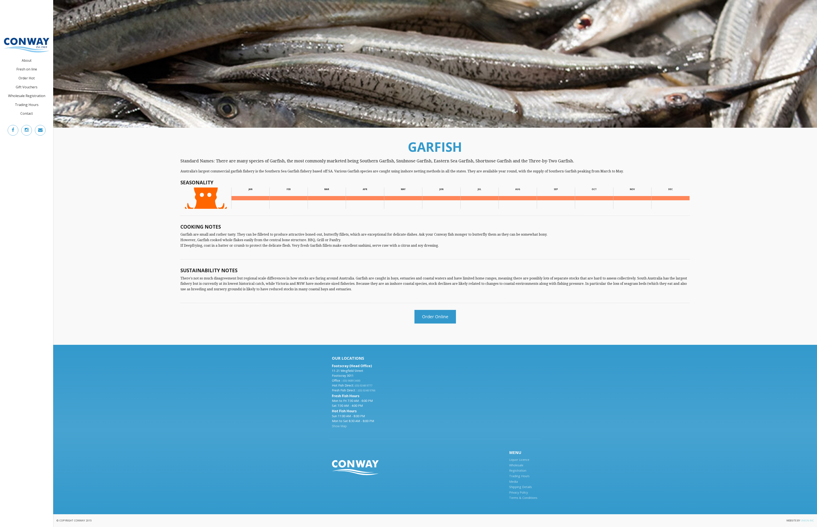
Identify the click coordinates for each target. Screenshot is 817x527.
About (26, 60)
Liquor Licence (519, 460)
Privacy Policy (518, 492)
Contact (26, 113)
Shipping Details (520, 487)
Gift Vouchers (26, 87)
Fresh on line (26, 69)
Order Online (435, 316)
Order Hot (27, 78)
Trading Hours (27, 104)
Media (513, 482)
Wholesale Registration (26, 95)
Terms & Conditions (523, 498)
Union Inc (807, 520)
